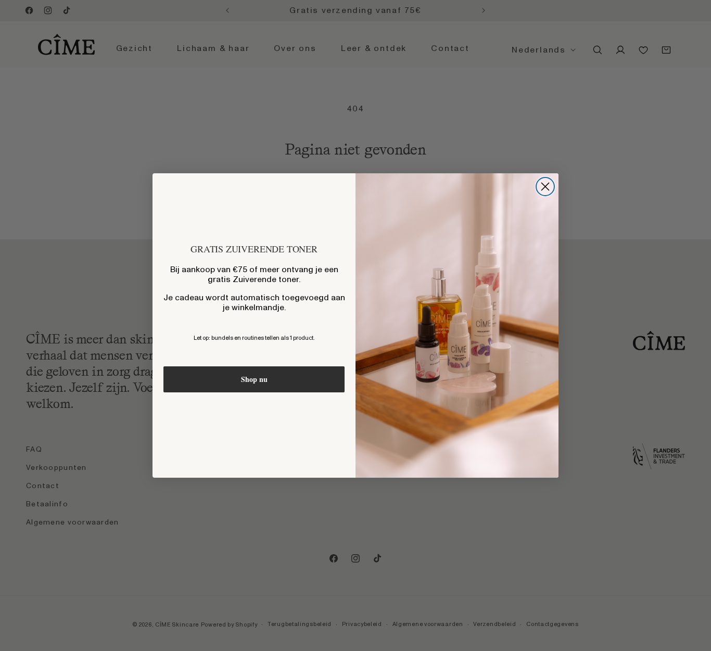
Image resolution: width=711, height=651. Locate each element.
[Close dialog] (545, 186)
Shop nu (254, 379)
